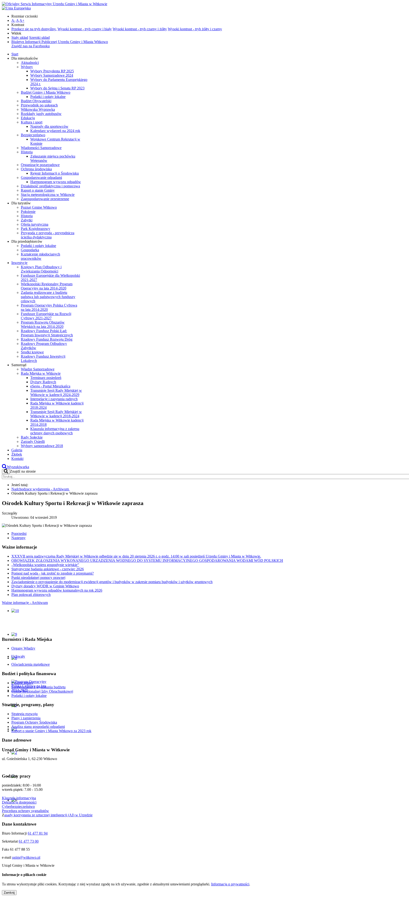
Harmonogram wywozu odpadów (55, 182)
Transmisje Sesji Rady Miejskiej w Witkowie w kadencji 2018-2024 (56, 414)
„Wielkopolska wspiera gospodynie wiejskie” (45, 565)
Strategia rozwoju (24, 714)
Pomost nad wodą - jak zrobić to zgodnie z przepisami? (52, 573)
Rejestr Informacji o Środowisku (54, 173)
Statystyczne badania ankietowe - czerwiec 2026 (47, 569)
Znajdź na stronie (23, 471)
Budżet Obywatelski (36, 101)
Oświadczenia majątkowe (30, 664)
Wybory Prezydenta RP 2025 (52, 71)
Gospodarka (30, 250)
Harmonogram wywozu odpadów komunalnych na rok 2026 (56, 590)
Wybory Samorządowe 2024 (51, 75)
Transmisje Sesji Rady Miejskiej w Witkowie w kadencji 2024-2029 (56, 392)
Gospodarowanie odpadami (41, 178)
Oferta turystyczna (34, 224)
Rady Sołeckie (32, 437)
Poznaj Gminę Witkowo (39, 207)
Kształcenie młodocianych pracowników (40, 256)
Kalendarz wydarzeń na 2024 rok (55, 131)
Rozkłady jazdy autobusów (41, 114)
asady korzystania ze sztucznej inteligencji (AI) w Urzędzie (48, 815)
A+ (21, 20)
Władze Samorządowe (37, 369)
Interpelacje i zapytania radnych (54, 399)
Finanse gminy (22, 683)
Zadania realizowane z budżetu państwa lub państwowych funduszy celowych (48, 296)
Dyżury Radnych (43, 382)
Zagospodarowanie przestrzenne (45, 199)
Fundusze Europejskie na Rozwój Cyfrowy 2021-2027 (46, 316)
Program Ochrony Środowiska (34, 722)
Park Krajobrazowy (35, 229)
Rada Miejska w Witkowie (41, 373)
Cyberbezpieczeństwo (18, 807)
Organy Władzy (23, 648)
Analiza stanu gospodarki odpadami (38, 727)
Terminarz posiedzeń (45, 378)
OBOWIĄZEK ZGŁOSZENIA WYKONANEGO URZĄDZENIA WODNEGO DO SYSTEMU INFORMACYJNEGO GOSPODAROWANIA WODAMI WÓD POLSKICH (147, 560)
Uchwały (18, 656)
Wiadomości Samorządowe (41, 148)
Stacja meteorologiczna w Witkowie (48, 195)
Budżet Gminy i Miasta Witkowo (45, 92)
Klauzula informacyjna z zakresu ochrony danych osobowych (54, 431)
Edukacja (28, 118)
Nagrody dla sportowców (49, 126)
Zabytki (26, 220)
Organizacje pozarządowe (40, 165)
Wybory (27, 67)
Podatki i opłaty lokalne (48, 97)
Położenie (28, 212)
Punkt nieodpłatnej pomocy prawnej (38, 578)
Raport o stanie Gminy (38, 190)
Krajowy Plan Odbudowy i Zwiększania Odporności (41, 269)
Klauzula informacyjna (19, 798)
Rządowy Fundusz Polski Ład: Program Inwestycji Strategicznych (47, 333)
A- (13, 20)
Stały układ (19, 37)
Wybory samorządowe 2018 (42, 446)
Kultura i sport (31, 122)
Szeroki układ (39, 37)
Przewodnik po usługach (39, 105)
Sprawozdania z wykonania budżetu (38, 687)
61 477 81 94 (38, 833)
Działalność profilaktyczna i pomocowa (50, 186)
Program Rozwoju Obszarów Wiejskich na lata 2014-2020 (43, 324)
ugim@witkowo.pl (26, 857)
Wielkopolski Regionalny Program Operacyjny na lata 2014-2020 (46, 286)
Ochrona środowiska (36, 169)
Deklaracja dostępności (19, 802)
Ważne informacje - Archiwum (25, 603)
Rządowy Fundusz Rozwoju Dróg (46, 339)
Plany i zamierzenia (25, 718)
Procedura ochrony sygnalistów (25, 811)
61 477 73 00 (29, 841)
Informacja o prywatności (230, 884)
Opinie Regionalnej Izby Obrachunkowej (42, 691)
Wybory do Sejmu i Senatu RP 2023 (57, 88)
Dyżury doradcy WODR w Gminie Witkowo (45, 586)
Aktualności (30, 63)
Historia (27, 152)
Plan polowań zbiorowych (31, 595)
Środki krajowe (32, 352)
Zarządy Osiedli (33, 442)
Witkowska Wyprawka (38, 109)
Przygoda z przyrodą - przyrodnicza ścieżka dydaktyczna (47, 235)
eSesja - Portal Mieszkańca (50, 386)
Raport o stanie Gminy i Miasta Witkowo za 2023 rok (51, 731)
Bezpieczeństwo (33, 135)
